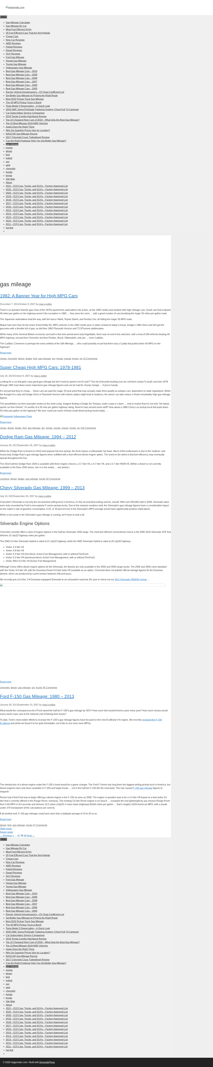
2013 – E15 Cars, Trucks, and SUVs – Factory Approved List (37, 217)
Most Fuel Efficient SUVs (18, 29)
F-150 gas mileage (142, 788)
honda (9, 172)
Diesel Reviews (14, 50)
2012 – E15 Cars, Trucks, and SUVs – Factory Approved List (37, 221)
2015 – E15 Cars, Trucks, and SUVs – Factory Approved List (37, 210)
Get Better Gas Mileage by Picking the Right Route (32, 95)
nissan (65, 428)
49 (25, 835)
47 (18, 835)
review (9, 148)
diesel (9, 151)
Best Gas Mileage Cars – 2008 (21, 78)
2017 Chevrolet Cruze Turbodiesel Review (28, 137)
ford (8, 154)
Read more (5, 353)
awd (8, 165)
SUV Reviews (13, 54)
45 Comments (50, 687)
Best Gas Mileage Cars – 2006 (21, 85)
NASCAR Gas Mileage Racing (21, 134)
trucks (42, 479)
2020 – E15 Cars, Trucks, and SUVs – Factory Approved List (37, 193)
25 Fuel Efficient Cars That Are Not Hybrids (28, 33)
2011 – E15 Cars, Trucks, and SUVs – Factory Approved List (37, 224)
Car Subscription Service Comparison (25, 113)
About (9, 182)
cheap (3, 358)
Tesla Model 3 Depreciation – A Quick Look (28, 106)
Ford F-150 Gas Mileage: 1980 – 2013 (37, 696)
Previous (6, 835)
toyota (9, 175)
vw (81, 358)
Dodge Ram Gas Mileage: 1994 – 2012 (38, 436)
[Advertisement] (85, 255)
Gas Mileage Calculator (18, 22)
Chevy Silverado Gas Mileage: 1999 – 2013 (42, 487)
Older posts (6, 828)
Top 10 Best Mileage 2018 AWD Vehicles (27, 123)
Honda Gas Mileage (16, 61)
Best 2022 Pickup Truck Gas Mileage (25, 99)
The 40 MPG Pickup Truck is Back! (23, 102)
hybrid (9, 158)
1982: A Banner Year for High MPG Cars (39, 295)
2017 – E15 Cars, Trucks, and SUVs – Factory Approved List (37, 203)
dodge (29, 358)
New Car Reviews (15, 40)
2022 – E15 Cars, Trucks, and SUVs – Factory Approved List (37, 189)
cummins (4, 479)
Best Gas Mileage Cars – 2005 (21, 88)
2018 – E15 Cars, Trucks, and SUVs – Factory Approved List (37, 200)
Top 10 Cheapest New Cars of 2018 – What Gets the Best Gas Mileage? (43, 120)
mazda (67, 358)
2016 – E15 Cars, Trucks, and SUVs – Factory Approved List (37, 207)
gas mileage (12, 144)
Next (31, 835)
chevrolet (10, 168)
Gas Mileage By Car (16, 26)
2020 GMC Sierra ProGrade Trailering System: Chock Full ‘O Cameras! (42, 109)
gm (53, 358)
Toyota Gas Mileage (16, 64)
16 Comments (90, 358)
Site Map (10, 179)
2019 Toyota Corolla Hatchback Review (26, 116)
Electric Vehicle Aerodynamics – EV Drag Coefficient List (35, 92)
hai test (9, 228)
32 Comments (53, 479)
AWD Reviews (13, 43)
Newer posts (6, 832)
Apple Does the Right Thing (20, 127)
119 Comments (88, 428)
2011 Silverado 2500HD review (131, 579)
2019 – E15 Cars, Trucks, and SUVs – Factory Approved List (37, 196)
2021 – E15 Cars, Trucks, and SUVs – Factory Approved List (37, 186)
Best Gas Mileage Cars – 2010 (21, 71)
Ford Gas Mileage (15, 57)
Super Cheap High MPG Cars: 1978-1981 (40, 367)
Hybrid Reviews (14, 47)
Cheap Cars (12, 36)
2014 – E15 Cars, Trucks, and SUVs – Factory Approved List (37, 214)
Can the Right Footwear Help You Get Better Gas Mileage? (36, 141)
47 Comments (40, 825)
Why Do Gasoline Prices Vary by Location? (28, 130)
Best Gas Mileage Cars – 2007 (21, 81)
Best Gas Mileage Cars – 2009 (21, 74)
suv (7, 161)
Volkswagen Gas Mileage (19, 68)
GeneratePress (47, 1062)
